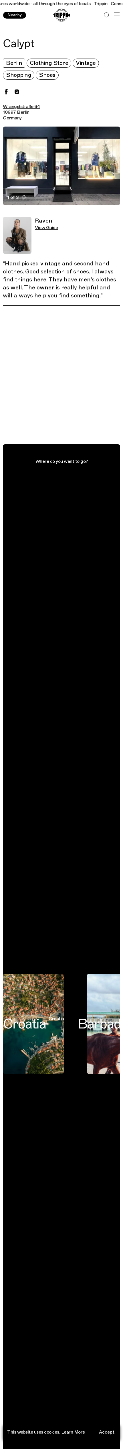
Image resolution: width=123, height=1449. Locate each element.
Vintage (86, 63)
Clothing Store (49, 63)
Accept (106, 1432)
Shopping (18, 75)
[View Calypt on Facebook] (6, 92)
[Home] (61, 15)
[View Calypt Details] (65, 376)
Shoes (47, 75)
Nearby (14, 15)
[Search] (106, 15)
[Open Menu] (116, 15)
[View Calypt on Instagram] (17, 92)
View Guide (46, 228)
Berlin (14, 63)
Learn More (73, 1432)
